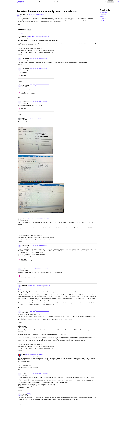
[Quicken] (20, 2)
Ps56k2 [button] (23, 118)
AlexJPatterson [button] (24, 14)
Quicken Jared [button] (40, 16)
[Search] (106, 2)
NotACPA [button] (23, 36)
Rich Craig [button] (24, 394)
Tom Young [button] (24, 285)
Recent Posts (103, 14)
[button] (18, 15)
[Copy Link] (44, 16)
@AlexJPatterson (22, 289)
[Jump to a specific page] (96, 33)
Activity (102, 16)
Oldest (23, 33)
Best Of (102, 20)
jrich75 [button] (23, 354)
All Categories (103, 12)
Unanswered (110, 18)
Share (18, 24)
